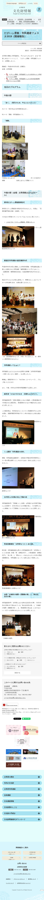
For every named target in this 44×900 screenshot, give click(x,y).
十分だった (10, 652)
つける (35, 3)
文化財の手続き (10, 813)
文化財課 (7, 686)
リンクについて (10, 883)
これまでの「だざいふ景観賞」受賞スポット (20, 222)
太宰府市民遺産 (10, 789)
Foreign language (12, 3)
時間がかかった (11, 668)
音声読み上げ (22, 3)
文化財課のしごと (10, 807)
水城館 (11, 857)
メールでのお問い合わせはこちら (15, 698)
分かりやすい (10, 660)
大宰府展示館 (32, 852)
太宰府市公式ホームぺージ (23, 883)
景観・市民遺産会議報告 (27, 21)
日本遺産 (7, 795)
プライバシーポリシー (19, 879)
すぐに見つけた (11, 666)
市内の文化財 (9, 783)
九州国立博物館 (32, 857)
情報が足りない (11, 654)
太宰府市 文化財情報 (25, 19)
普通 (22, 652)
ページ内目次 (22, 43)
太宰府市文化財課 (22, 867)
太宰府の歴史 (9, 777)
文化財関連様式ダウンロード (14, 819)
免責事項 (8, 879)
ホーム (11, 19)
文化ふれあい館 (11, 852)
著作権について (32, 879)
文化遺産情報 (9, 801)
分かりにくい (31, 660)
